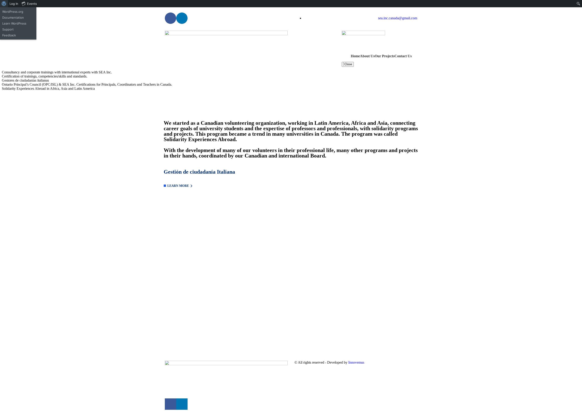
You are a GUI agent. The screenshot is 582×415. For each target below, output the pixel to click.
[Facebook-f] (170, 18)
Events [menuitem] (32, 3)
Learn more (178, 186)
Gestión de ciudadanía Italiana (199, 172)
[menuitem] (4, 3)
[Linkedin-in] (182, 18)
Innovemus (356, 362)
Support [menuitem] (8, 29)
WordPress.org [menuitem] (12, 11)
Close (348, 64)
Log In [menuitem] (14, 3)
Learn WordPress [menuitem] (14, 23)
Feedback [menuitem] (9, 35)
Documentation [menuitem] (13, 17)
